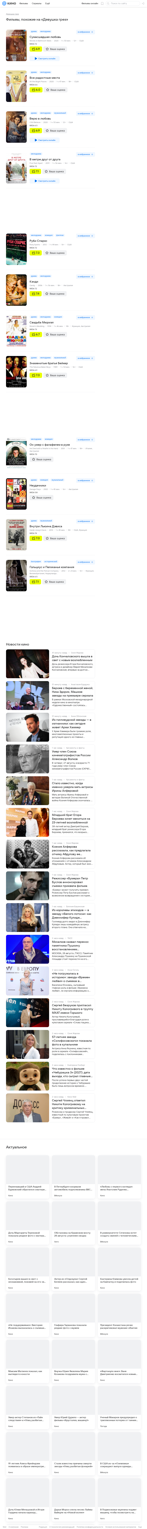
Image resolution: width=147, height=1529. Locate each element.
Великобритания (37, 574)
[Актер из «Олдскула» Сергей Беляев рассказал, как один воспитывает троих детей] (73, 1269)
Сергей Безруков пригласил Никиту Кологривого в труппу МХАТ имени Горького (72, 1009)
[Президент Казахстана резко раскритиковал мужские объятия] (119, 1315)
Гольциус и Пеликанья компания (52, 567)
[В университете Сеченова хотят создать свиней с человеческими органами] (119, 1223)
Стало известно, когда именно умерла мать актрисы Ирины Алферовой (72, 787)
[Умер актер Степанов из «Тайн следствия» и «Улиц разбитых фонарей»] (27, 1407)
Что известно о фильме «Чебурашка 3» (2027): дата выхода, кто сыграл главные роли (71, 1072)
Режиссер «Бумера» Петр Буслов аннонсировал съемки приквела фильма (70, 882)
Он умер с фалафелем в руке (50, 444)
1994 (49, 326)
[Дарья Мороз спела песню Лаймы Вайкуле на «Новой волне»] (73, 1500)
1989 (55, 367)
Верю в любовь (40, 118)
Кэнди (34, 281)
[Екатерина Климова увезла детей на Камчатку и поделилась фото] (119, 1269)
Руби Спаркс (38, 241)
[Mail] (4, 3)
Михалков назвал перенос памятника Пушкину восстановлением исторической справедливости (70, 945)
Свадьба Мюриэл (42, 322)
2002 (45, 489)
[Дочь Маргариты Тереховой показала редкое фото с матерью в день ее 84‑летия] (27, 1223)
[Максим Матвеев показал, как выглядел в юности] (27, 1361)
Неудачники (38, 485)
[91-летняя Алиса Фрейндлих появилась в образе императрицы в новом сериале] (27, 1453)
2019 (48, 163)
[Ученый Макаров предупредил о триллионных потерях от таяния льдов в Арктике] (119, 1407)
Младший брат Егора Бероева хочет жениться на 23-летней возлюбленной (71, 818)
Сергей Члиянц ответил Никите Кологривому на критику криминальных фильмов (68, 1104)
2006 (40, 285)
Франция (76, 326)
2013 (51, 530)
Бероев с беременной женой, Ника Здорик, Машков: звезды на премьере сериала (72, 692)
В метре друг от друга (45, 159)
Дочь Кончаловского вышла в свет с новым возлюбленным (72, 658)
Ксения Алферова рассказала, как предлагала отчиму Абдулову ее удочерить (71, 850)
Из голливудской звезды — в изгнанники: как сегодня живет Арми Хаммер (71, 723)
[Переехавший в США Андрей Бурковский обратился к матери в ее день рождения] (27, 1177)
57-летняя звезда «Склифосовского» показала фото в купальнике (72, 1040)
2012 (45, 245)
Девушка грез (12, 14)
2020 (56, 41)
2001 (63, 449)
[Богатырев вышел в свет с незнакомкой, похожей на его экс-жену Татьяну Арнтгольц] (27, 1269)
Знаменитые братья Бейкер (49, 363)
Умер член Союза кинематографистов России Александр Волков (71, 755)
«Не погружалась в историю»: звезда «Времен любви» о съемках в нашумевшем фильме (71, 977)
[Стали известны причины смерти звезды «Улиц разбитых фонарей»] (73, 1453)
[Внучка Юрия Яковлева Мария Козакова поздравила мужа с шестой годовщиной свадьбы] (73, 1361)
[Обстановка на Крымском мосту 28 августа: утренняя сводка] (73, 1223)
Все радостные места (45, 77)
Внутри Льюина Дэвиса (46, 526)
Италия (89, 449)
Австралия (68, 285)
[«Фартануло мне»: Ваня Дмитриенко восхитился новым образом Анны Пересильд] (119, 1361)
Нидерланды (51, 574)
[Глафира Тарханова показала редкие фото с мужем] (73, 1315)
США (81, 41)
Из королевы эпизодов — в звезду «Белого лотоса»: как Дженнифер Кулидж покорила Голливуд (71, 914)
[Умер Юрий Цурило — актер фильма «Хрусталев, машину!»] (73, 1407)
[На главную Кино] (11, 3)
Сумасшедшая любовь (45, 37)
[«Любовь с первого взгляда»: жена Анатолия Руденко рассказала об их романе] (119, 1177)
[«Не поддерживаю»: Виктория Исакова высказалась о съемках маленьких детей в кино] (27, 1315)
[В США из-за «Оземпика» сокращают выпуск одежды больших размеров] (119, 1453)
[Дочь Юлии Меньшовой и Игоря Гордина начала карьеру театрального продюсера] (27, 1500)
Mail (4, 1527)
